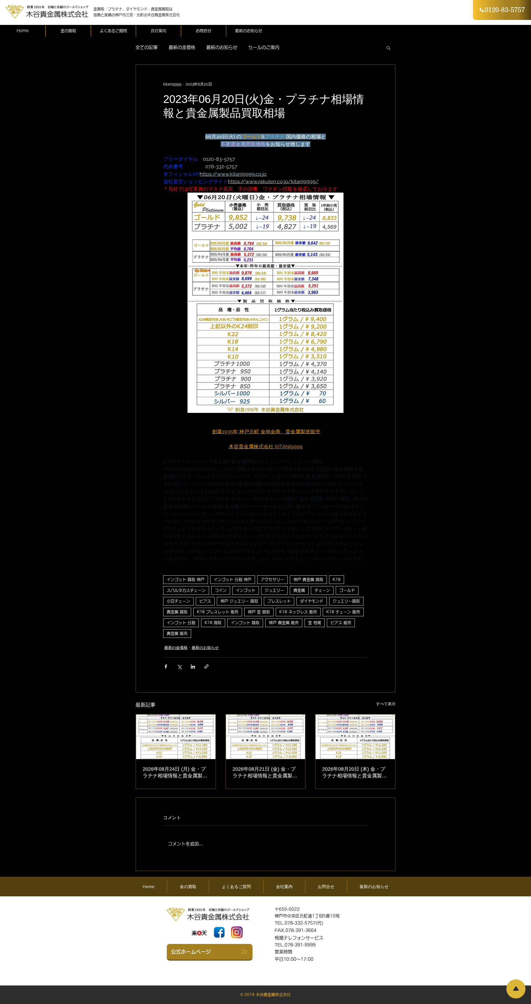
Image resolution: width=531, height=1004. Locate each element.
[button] (388, 47)
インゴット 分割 (181, 623)
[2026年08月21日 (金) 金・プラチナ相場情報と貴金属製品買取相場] (265, 737)
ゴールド (347, 590)
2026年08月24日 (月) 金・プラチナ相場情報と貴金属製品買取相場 (175, 772)
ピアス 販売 (340, 623)
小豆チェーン (178, 601)
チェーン (322, 590)
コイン (221, 590)
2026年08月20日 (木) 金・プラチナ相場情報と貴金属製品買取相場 (354, 772)
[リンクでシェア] (206, 666)
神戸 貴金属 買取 (308, 579)
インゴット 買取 (245, 623)
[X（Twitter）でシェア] (179, 666)
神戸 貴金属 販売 (284, 623)
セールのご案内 (263, 47)
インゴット (245, 590)
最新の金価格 (182, 47)
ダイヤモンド (311, 601)
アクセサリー (272, 579)
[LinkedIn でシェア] (193, 666)
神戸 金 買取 (259, 612)
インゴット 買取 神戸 (185, 579)
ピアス (205, 601)
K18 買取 (213, 623)
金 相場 (314, 623)
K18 (336, 579)
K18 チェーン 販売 (343, 612)
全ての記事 (147, 47)
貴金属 (299, 590)
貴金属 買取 (177, 612)
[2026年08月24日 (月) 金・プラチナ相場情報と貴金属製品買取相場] (175, 737)
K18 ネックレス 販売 (298, 612)
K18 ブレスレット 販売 (217, 612)
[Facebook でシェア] (165, 666)
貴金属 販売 (177, 633)
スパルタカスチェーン (186, 590)
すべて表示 (385, 704)
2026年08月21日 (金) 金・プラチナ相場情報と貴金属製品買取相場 (265, 772)
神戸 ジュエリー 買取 (239, 601)
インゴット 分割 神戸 (232, 579)
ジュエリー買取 (346, 601)
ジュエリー (274, 590)
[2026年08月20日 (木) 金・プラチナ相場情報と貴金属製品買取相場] (355, 737)
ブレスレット (279, 601)
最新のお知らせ (221, 47)
